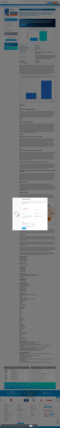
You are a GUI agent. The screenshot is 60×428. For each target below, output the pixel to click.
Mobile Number (37, 213)
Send (24, 228)
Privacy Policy (33, 226)
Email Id (23, 213)
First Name (23, 209)
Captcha (23, 221)
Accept (31, 425)
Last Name (36, 209)
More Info (34, 425)
